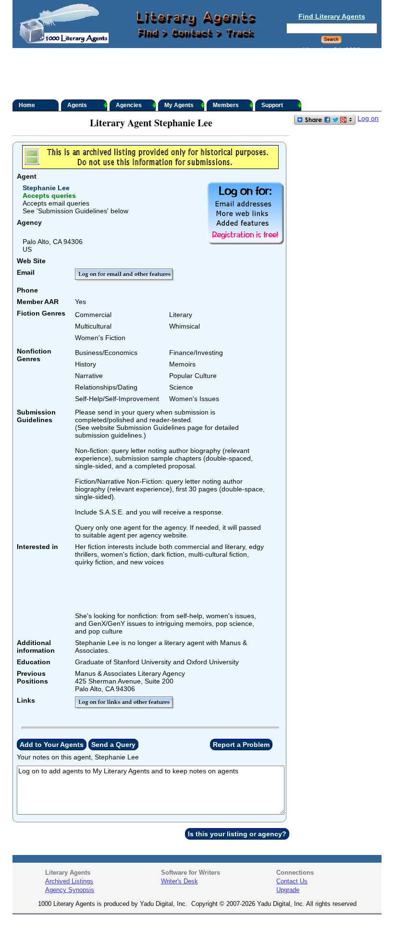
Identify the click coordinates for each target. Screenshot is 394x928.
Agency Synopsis (69, 889)
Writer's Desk (179, 881)
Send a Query (113, 744)
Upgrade (287, 889)
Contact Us (292, 881)
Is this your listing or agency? (237, 834)
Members (226, 105)
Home (27, 105)
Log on (368, 118)
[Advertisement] (197, 74)
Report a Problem (241, 744)
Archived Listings (69, 881)
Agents (77, 105)
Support (272, 105)
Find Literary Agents (331, 16)
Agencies (129, 105)
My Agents (179, 105)
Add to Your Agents (52, 744)
